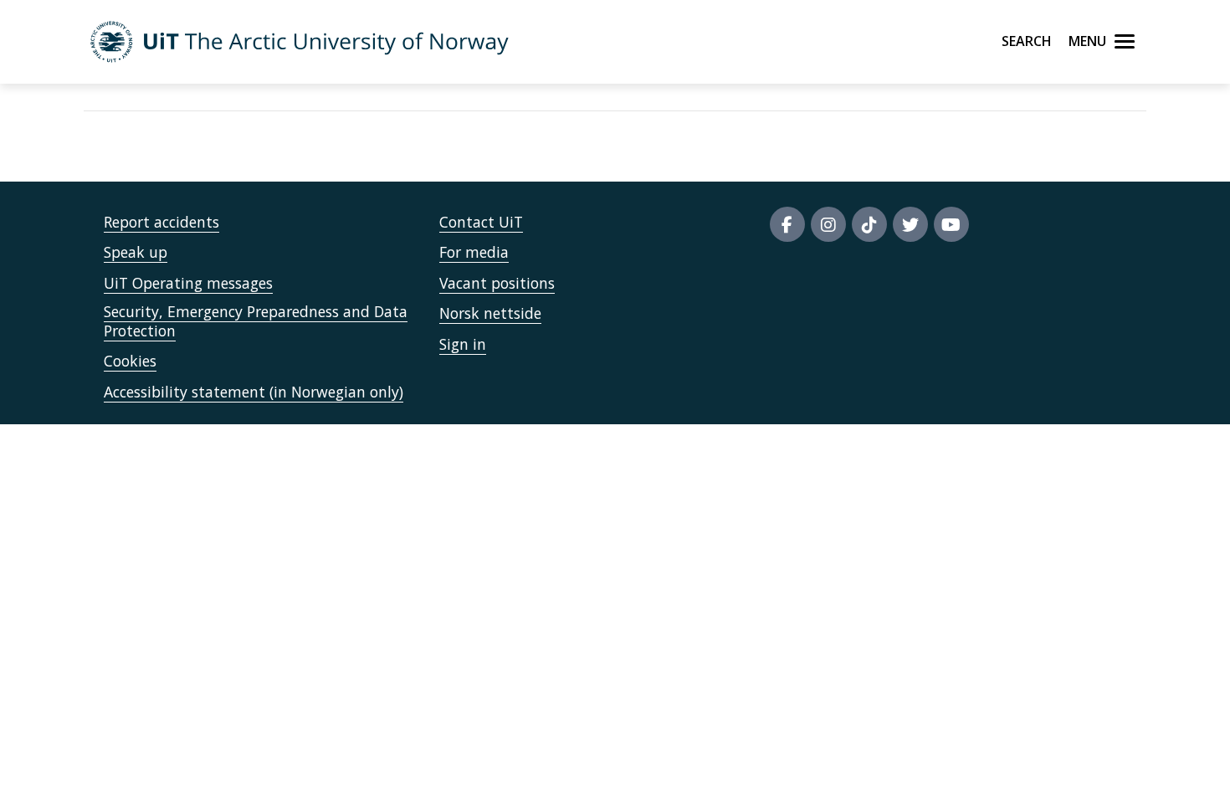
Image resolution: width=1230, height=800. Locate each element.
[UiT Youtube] (951, 224)
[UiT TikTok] (869, 224)
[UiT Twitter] (910, 224)
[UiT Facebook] (787, 224)
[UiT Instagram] (828, 224)
